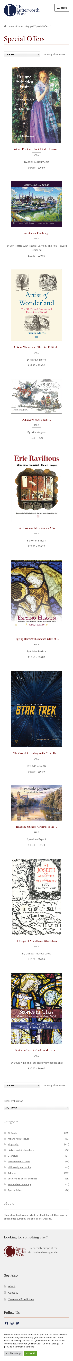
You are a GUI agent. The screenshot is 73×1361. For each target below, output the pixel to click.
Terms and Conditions (21, 1299)
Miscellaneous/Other (19, 1161)
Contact (13, 1292)
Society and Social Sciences (22, 1178)
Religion (12, 1173)
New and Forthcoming (19, 1184)
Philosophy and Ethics (19, 1167)
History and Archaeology (21, 1150)
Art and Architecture (18, 1138)
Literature (13, 1155)
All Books (12, 1132)
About (11, 1286)
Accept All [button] (30, 1353)
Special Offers (15, 1190)
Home (11, 26)
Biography (13, 1144)
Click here (59, 1214)
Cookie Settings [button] (13, 1353)
